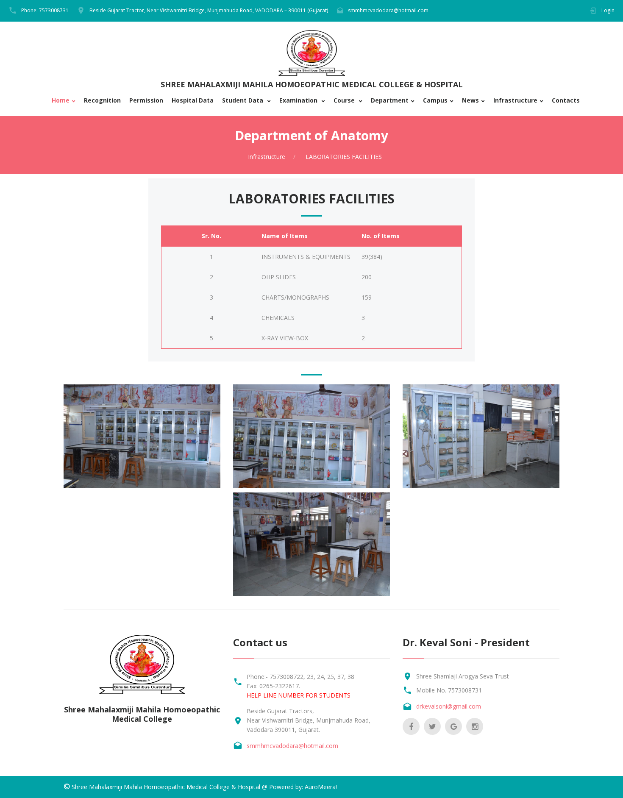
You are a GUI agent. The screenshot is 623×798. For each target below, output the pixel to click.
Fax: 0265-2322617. (273, 686)
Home (61, 100)
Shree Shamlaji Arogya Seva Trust (462, 676)
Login (608, 10)
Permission (146, 100)
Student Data (243, 100)
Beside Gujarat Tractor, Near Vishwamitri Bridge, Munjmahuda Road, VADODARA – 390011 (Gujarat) (208, 10)
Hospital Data (193, 100)
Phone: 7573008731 (45, 10)
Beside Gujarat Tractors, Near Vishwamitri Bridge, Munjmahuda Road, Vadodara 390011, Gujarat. (308, 720)
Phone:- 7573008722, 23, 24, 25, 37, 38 (300, 677)
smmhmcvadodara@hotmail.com (388, 10)
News (470, 100)
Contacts (566, 100)
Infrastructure (515, 100)
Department (390, 100)
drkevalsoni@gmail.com (448, 706)
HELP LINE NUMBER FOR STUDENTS (298, 695)
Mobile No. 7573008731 (449, 690)
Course (345, 100)
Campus (435, 100)
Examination (299, 100)
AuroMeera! (321, 787)
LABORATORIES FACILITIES (343, 157)
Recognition (102, 100)
